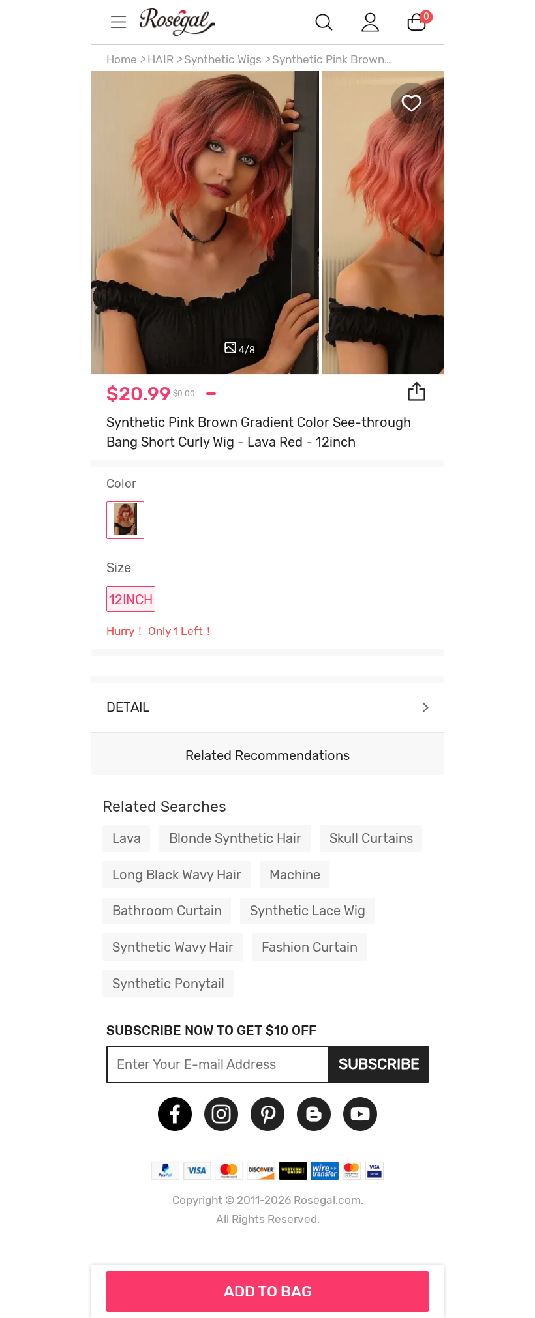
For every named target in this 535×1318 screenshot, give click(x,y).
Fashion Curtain (310, 947)
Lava (126, 838)
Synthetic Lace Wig (307, 910)
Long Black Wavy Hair (176, 875)
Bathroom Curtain (167, 910)
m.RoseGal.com (189, 22)
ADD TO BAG (268, 1291)
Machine (294, 875)
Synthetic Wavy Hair (173, 947)
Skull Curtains (371, 838)
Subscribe (379, 1064)
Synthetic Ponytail (168, 983)
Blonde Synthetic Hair (235, 838)
